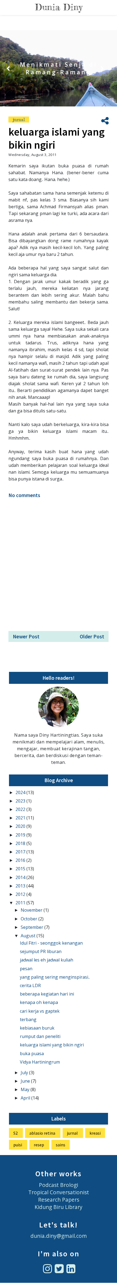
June (26, 1081)
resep (39, 1144)
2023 (21, 801)
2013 (21, 886)
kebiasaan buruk (37, 1028)
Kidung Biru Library (58, 1207)
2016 (21, 860)
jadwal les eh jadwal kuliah (46, 960)
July (25, 1073)
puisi (17, 1144)
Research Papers (58, 1199)
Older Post (92, 636)
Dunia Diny (58, 7)
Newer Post (26, 636)
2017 (21, 852)
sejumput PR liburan (40, 951)
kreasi (95, 1133)
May (25, 1089)
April (26, 1098)
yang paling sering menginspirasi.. (55, 977)
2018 (21, 843)
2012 (21, 894)
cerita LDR (30, 985)
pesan (26, 969)
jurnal (19, 119)
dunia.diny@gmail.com (58, 1235)
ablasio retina (42, 1133)
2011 (21, 903)
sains (60, 1144)
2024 (21, 792)
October (29, 919)
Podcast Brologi (58, 1185)
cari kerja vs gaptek (40, 1011)
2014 (21, 877)
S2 (15, 1133)
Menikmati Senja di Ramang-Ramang (58, 68)
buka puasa (32, 1054)
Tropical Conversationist (58, 1192)
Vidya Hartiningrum (40, 1062)
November (32, 910)
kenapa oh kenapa (39, 1002)
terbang (28, 1019)
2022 (21, 809)
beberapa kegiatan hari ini (47, 994)
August (28, 936)
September (32, 927)
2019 (21, 835)
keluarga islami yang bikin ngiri (52, 1045)
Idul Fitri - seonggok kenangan (51, 943)
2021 (21, 818)
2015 (21, 869)
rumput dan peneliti (40, 1036)
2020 (21, 826)
